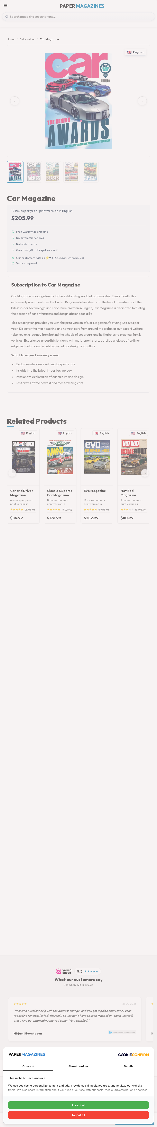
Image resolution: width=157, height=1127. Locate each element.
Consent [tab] (28, 1066)
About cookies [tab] (78, 1066)
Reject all (78, 1115)
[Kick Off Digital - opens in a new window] (133, 1055)
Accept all (78, 1105)
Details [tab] (128, 1066)
